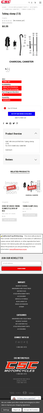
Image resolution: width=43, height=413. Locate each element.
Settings (6, 410)
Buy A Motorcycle (21, 324)
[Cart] (35, 2)
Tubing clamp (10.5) (30, 206)
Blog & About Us (21, 301)
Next (41, 191)
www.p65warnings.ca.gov (18, 249)
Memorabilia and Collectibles (21, 288)
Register (25, 304)
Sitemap (21, 307)
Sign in (17, 304)
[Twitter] (14, 123)
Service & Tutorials (21, 299)
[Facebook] (3, 123)
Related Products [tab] (20, 171)
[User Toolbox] (32, 2)
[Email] (7, 123)
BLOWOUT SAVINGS (21, 286)
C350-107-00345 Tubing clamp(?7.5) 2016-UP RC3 (11, 208)
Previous (2, 191)
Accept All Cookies (31, 410)
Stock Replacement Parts (21, 294)
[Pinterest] (17, 123)
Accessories (21, 296)
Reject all (16, 410)
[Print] (10, 123)
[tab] (21, 133)
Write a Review (7, 23)
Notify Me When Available (21, 114)
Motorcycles (21, 291)
